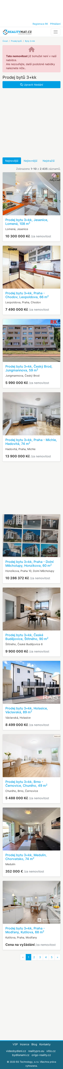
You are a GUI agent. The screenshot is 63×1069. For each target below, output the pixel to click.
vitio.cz (51, 1051)
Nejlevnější (30, 160)
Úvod (5, 41)
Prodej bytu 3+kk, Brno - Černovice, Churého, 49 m (26, 784)
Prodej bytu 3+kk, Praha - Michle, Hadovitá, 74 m (31, 442)
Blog (34, 1044)
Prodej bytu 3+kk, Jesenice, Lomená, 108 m (26, 222)
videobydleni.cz (16, 1051)
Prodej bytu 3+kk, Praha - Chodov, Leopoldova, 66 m (27, 295)
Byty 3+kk (30, 41)
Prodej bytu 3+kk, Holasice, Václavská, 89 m (26, 710)
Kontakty (45, 1044)
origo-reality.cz (41, 1055)
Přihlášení (55, 23)
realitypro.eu (36, 1051)
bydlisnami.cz (20, 1055)
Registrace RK (40, 23)
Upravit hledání (33, 84)
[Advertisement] (31, 10)
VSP (15, 1044)
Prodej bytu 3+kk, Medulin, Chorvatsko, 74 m (26, 857)
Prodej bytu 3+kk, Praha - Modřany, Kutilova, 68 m (25, 930)
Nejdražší (49, 160)
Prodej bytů (16, 41)
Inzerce (24, 1044)
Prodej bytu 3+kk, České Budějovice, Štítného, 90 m (26, 637)
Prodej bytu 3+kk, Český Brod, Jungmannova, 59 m (28, 368)
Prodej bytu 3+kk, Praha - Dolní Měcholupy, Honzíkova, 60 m (29, 564)
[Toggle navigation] (55, 32)
